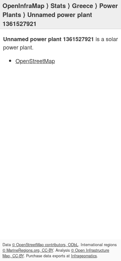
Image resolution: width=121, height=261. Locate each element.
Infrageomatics (84, 256)
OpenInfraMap (23, 5)
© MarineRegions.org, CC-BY (27, 250)
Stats (58, 5)
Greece (82, 5)
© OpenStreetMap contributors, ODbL (45, 244)
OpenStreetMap (35, 61)
